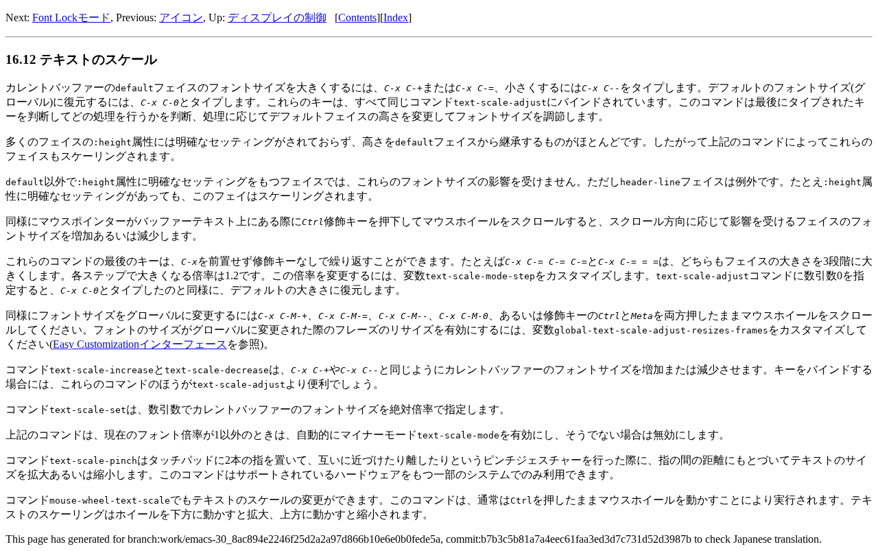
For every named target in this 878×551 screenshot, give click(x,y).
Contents (357, 17)
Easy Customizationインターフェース (140, 344)
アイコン (181, 17)
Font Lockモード (71, 17)
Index (395, 17)
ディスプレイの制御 (277, 17)
